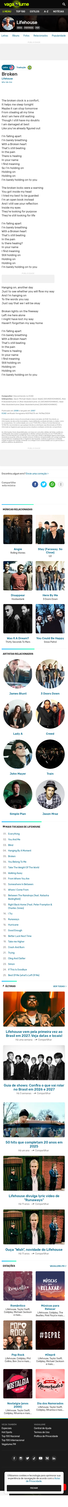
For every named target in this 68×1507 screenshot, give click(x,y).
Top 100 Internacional (13, 1440)
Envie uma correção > (37, 473)
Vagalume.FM (57, 1266)
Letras (4, 35)
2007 (33, 411)
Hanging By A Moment (19, 850)
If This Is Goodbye (17, 969)
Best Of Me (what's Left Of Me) (23, 975)
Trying (11, 952)
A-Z (46, 11)
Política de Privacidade (46, 1436)
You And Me (14, 839)
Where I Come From (18, 889)
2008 (16, 411)
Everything (14, 833)
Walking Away (15, 873)
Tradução (21, 67)
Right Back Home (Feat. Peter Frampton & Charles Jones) (30, 906)
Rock (19, 28)
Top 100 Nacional (11, 1436)
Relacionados (41, 35)
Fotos (26, 35)
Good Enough (15, 930)
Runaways (13, 919)
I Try (10, 913)
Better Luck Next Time (20, 936)
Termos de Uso (42, 1432)
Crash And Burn (16, 947)
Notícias (58, 11)
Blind (10, 845)
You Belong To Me (17, 861)
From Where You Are (18, 878)
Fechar (34, 1488)
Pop (37, 28)
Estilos (34, 11)
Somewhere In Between (20, 884)
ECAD (4, 413)
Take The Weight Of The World (23, 867)
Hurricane (13, 924)
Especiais (7, 1428)
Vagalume (16, 4)
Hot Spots (7, 1432)
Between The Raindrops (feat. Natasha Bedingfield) (28, 897)
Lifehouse (27, 22)
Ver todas (59, 986)
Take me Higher (16, 941)
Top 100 (20, 11)
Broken (12, 856)
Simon (11, 964)
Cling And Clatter (16, 958)
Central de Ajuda (42, 1428)
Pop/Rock (28, 28)
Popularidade (59, 35)
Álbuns (15, 35)
